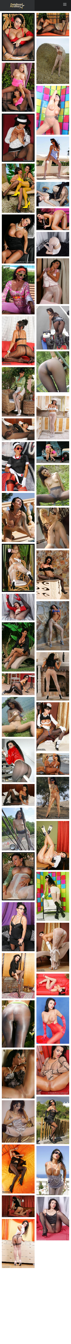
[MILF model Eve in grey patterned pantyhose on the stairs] (18, 760)
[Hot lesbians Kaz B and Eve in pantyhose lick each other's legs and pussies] (18, 87)
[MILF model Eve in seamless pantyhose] (18, 1206)
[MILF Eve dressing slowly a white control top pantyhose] (52, 896)
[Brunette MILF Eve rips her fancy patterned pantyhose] (18, 976)
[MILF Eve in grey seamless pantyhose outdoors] (52, 485)
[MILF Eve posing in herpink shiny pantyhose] (52, 281)
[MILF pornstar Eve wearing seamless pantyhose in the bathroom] (18, 1073)
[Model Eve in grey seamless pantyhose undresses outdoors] (52, 371)
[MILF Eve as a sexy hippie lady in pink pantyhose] (18, 289)
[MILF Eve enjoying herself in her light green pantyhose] (18, 876)
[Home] (17, 5)
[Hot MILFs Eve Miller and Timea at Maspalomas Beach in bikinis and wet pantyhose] (52, 764)
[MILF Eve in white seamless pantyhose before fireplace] (52, 676)
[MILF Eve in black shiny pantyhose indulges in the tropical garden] (18, 37)
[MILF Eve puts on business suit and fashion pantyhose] (18, 1243)
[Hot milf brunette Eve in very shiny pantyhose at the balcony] (52, 1170)
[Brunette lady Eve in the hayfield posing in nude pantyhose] (52, 61)
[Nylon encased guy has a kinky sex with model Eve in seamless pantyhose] (52, 194)
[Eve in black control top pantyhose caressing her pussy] (18, 926)
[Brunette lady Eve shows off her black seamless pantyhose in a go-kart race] (52, 327)
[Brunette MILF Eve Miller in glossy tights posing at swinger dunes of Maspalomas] (52, 798)
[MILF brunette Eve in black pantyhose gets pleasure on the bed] (18, 1169)
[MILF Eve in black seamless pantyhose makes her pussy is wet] (52, 574)
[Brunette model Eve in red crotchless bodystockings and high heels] (52, 1020)
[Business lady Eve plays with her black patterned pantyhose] (18, 340)
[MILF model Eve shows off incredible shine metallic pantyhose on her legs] (18, 1024)
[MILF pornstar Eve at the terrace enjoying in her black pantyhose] (52, 24)
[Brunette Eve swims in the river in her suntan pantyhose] (18, 717)
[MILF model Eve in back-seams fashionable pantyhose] (18, 138)
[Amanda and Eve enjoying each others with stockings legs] (18, 188)
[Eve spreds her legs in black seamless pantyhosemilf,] (52, 1218)
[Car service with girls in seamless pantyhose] (52, 452)
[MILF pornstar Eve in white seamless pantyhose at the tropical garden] (18, 568)
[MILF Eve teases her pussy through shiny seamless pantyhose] (52, 845)
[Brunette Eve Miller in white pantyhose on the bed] (52, 244)
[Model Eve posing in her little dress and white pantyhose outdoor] (52, 158)
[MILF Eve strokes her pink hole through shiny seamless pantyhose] (52, 219)
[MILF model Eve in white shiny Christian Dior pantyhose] (52, 947)
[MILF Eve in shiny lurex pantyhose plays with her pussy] (18, 429)
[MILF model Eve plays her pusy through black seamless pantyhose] (52, 726)
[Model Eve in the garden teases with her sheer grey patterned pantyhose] (18, 647)
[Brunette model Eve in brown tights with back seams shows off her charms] (18, 239)
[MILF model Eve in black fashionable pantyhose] (18, 684)
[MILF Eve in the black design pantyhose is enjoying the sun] (52, 1120)
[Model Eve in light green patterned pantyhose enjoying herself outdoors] (18, 392)
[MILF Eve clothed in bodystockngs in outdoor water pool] (18, 517)
